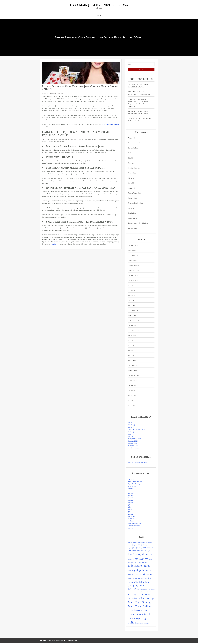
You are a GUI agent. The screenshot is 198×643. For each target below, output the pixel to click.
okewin (130, 528)
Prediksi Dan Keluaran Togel (138, 462)
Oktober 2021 (133, 385)
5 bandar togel (132, 542)
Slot (129, 595)
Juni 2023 (131, 290)
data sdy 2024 (133, 445)
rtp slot (144, 589)
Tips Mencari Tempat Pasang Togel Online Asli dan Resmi (138, 112)
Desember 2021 (133, 375)
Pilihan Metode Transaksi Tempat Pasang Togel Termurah (139, 93)
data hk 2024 (132, 443)
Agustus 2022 (133, 335)
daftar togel (131, 559)
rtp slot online (151, 589)
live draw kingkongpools (136, 429)
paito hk (131, 436)
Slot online (138, 598)
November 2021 (133, 380)
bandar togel (146, 551)
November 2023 (133, 270)
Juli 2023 (131, 285)
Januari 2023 (132, 315)
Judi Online (60, 93)
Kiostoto (131, 178)
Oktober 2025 (133, 245)
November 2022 (133, 320)
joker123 (131, 570)
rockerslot (131, 521)
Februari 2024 (133, 255)
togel (138, 618)
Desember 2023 (133, 265)
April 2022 (132, 355)
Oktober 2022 (133, 325)
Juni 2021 (131, 405)
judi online (145, 570)
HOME (99, 16)
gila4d (130, 505)
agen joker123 (135, 545)
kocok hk (131, 422)
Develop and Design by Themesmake (66, 640)
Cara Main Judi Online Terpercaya (99, 5)
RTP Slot (131, 479)
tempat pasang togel (138, 610)
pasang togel (147, 578)
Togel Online (132, 228)
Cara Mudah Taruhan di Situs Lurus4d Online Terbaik (138, 86)
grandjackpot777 (143, 562)
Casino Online (133, 148)
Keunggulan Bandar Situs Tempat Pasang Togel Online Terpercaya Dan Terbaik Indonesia (138, 102)
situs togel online (147, 592)
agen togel (135, 548)
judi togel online (138, 574)
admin (53, 93)
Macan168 (131, 188)
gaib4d (130, 500)
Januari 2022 (132, 370)
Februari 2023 (133, 310)
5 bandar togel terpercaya (143, 542)
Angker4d (131, 138)
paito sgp (131, 434)
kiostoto (131, 488)
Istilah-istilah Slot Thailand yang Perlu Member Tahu (139, 120)
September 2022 (133, 330)
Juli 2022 (131, 340)
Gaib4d (130, 153)
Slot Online (132, 213)
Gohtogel (131, 163)
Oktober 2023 (133, 275)
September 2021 (133, 390)
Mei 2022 (131, 350)
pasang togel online (135, 193)
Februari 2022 (133, 365)
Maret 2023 (132, 305)
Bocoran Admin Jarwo (135, 143)
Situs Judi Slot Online (135, 481)
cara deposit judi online (110, 124)
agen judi (142, 545)
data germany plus (134, 438)
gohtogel (131, 514)
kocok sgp (131, 425)
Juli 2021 (131, 400)
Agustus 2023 (133, 280)
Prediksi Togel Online (135, 203)
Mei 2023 (131, 295)
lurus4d (131, 183)
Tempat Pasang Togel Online (138, 223)
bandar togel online (140, 554)
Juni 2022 (131, 345)
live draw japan (133, 448)
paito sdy (131, 432)
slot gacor (136, 594)
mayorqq (131, 502)
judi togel (130, 574)
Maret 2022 (132, 360)
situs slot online (132, 592)
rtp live (140, 589)
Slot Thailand (132, 218)
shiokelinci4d (132, 519)
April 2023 (132, 300)
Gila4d (130, 158)
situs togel (140, 592)
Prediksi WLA (133, 465)
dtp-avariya (141, 558)
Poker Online (132, 198)
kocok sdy (131, 427)
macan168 (131, 516)
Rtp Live (131, 208)
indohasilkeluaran (134, 168)
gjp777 (135, 562)
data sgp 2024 (133, 441)
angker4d (55, 244)
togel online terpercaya (142, 623)
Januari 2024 (132, 260)
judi (136, 570)
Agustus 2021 (133, 395)
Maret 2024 (132, 250)
